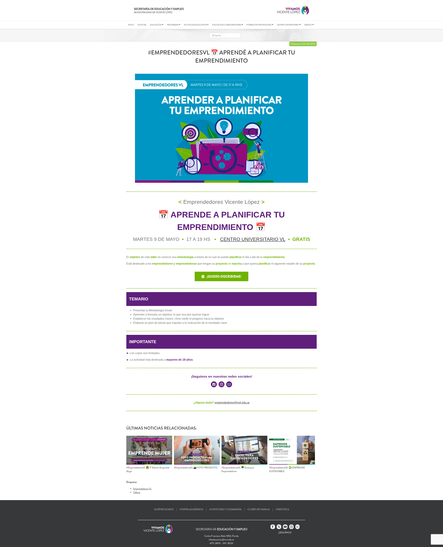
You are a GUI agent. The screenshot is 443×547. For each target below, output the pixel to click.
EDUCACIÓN (156, 24)
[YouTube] (285, 527)
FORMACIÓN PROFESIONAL (259, 24)
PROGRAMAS (173, 24)
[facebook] (214, 384)
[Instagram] (291, 527)
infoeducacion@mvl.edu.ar (221, 539)
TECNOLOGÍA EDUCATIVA (195, 24)
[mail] (229, 384)
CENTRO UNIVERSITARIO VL (252, 239)
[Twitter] (279, 527)
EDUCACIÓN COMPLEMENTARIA (227, 24)
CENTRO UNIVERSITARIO (288, 24)
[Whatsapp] (297, 527)
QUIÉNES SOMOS (164, 509)
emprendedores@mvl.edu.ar (232, 402)
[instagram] (221, 384)
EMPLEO (308, 24)
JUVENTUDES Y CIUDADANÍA (225, 509)
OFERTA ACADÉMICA (191, 509)
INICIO (131, 24)
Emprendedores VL (142, 488)
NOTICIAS (142, 24)
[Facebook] (272, 527)
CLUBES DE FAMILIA (258, 509)
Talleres (136, 492)
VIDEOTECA (282, 509)
